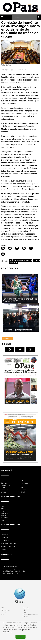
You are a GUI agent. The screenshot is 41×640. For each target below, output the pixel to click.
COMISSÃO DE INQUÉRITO (22, 260)
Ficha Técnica (5, 540)
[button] (2, 16)
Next (36, 288)
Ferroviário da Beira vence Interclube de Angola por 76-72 (20, 300)
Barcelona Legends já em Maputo (17, 330)
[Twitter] (19, 349)
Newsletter (4, 534)
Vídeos (3, 550)
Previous (4, 288)
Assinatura (4, 537)
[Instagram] (30, 349)
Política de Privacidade (9, 543)
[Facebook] (9, 349)
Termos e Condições (8, 546)
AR (10, 260)
